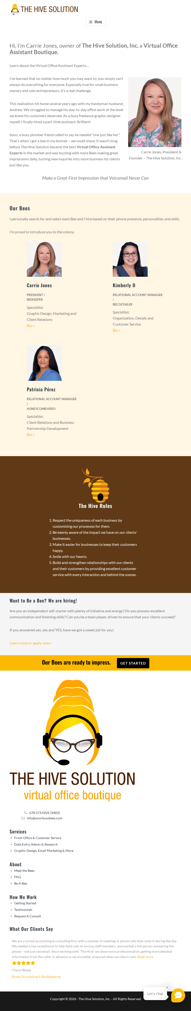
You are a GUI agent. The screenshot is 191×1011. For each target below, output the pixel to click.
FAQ (17, 877)
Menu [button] (98, 21)
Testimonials (23, 910)
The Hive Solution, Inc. (94, 999)
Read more (145, 957)
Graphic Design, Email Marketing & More (43, 851)
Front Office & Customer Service (37, 838)
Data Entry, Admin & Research (36, 844)
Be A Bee (20, 883)
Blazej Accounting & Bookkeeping (36, 976)
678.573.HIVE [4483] (44, 813)
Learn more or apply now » (30, 643)
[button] (178, 995)
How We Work (23, 896)
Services (18, 831)
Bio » (30, 325)
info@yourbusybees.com (44, 818)
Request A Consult (27, 916)
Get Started (133, 663)
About (16, 864)
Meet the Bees (24, 871)
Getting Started (25, 903)
